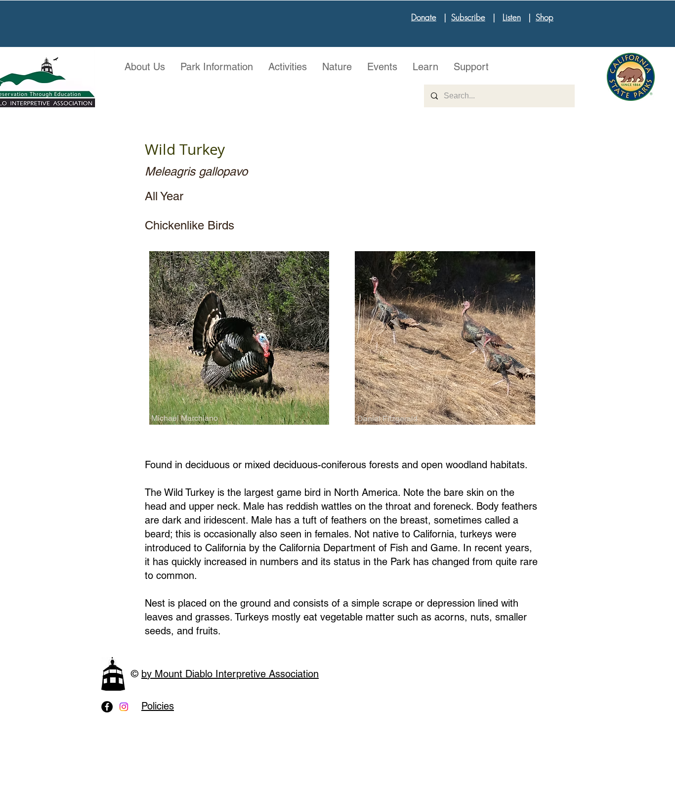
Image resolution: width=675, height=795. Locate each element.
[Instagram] (123, 706)
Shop (544, 17)
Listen (512, 17)
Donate (423, 17)
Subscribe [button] (468, 17)
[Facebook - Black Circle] (107, 706)
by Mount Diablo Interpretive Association (230, 674)
